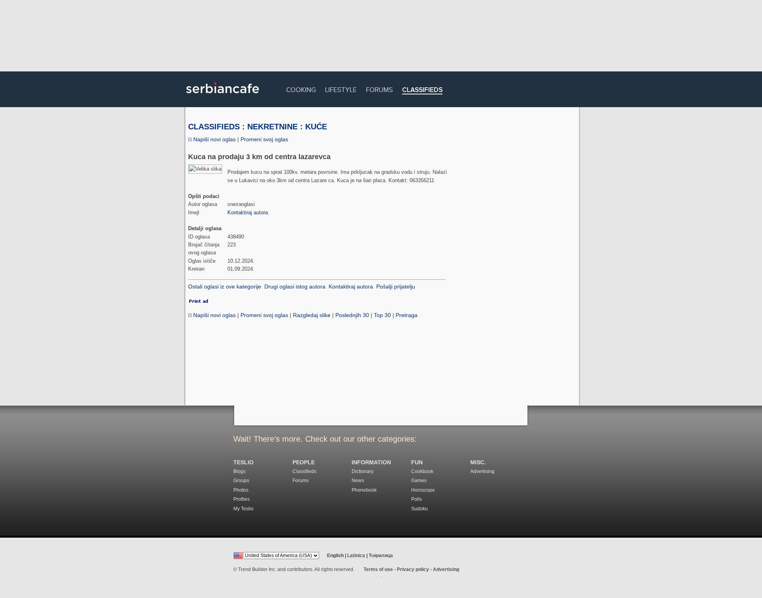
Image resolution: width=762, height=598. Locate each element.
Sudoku (419, 508)
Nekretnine (272, 126)
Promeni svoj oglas (264, 139)
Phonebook (364, 490)
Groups (241, 480)
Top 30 (382, 315)
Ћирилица (381, 555)
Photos (240, 490)
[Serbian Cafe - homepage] (223, 96)
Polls (416, 499)
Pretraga (407, 315)
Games (419, 480)
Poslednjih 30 (352, 315)
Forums (379, 89)
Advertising (482, 471)
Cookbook (422, 471)
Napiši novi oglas (214, 139)
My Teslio (243, 508)
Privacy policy (413, 569)
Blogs (239, 471)
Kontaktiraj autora (247, 212)
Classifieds (422, 90)
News (358, 480)
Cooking (301, 89)
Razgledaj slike (312, 315)
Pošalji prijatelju (395, 286)
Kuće (316, 126)
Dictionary (362, 471)
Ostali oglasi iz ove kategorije (224, 286)
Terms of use (378, 569)
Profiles (241, 499)
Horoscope (423, 490)
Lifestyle (341, 89)
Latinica (356, 555)
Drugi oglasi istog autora (294, 286)
